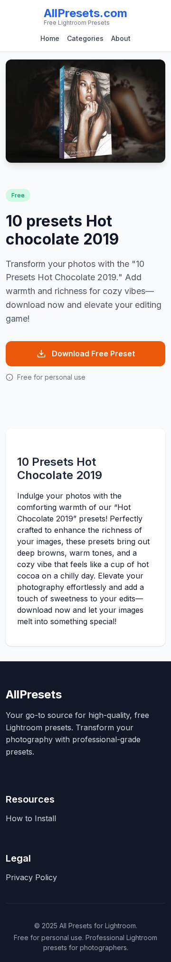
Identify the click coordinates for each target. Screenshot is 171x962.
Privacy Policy (31, 877)
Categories (85, 38)
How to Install (31, 818)
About (121, 38)
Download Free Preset (93, 353)
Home (49, 38)
